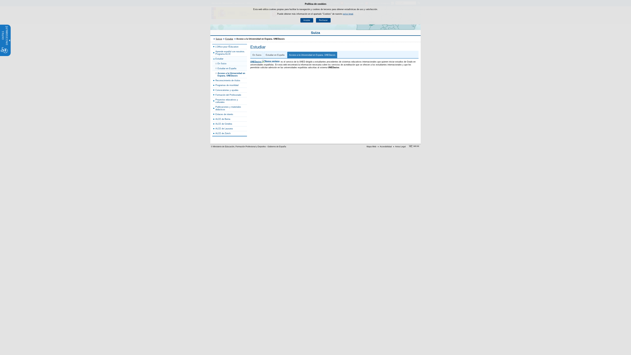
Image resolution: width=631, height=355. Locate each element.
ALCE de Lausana (224, 128)
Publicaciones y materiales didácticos (228, 108)
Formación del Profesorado (228, 95)
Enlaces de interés (224, 114)
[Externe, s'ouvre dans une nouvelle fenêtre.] (414, 146)
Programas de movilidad (226, 85)
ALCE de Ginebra (223, 124)
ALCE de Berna (222, 119)
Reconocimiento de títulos (227, 80)
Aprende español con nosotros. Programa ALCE (230, 52)
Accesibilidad (386, 146)
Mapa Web (371, 146)
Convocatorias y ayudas (226, 90)
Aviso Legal (400, 146)
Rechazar (323, 20)
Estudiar (229, 39)
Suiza (315, 33)
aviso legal (348, 14)
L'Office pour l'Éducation (226, 47)
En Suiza (222, 63)
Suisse (219, 39)
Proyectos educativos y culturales (226, 100)
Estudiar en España (227, 68)
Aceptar (306, 20)
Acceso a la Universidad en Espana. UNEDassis (231, 74)
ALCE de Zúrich (223, 133)
